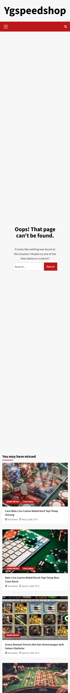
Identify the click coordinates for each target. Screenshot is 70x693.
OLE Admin (13, 519)
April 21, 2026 (28, 653)
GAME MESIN (13, 501)
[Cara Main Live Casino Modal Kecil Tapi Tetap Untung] (35, 485)
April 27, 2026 (28, 586)
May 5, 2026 (27, 519)
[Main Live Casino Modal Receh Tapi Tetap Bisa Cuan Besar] (35, 551)
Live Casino (28, 501)
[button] (6, 26)
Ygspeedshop (35, 10)
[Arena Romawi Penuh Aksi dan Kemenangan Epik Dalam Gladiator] (35, 618)
